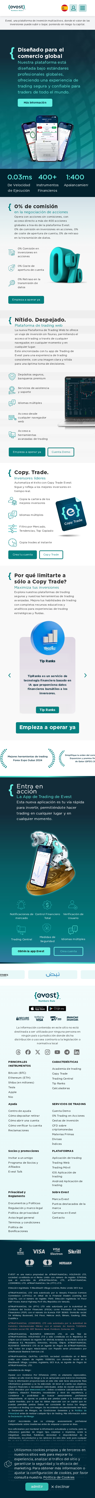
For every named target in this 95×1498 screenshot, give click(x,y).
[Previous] (9, 675)
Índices (57, 1144)
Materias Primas (63, 1134)
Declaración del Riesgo (22, 1417)
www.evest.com (37, 1390)
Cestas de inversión (65, 1120)
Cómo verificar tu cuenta (25, 1125)
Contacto (58, 1217)
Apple (12, 1092)
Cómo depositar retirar (23, 1116)
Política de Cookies (58, 1477)
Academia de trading (66, 1069)
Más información (35, 102)
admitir (37, 1486)
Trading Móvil (61, 1167)
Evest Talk (15, 1171)
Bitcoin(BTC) (17, 1073)
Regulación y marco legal (25, 1208)
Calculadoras (61, 1088)
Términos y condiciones (24, 1222)
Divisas (57, 1139)
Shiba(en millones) (21, 1082)
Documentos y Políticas (24, 1203)
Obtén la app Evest (31, 951)
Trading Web (61, 1163)
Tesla (11, 1087)
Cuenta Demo (61, 452)
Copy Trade (51, 554)
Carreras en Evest (64, 1213)
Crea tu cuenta (23, 554)
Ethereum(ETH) (19, 1078)
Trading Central (62, 1078)
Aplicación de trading (67, 1158)
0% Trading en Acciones (68, 1116)
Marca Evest (60, 1199)
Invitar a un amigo (20, 1158)
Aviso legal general (21, 1217)
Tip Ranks (47, 710)
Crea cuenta (68, 951)
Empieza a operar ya (26, 299)
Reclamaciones (18, 1130)
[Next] (85, 675)
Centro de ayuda (19, 1111)
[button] (82, 8)
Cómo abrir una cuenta (23, 1120)
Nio (10, 1097)
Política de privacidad (23, 1213)
